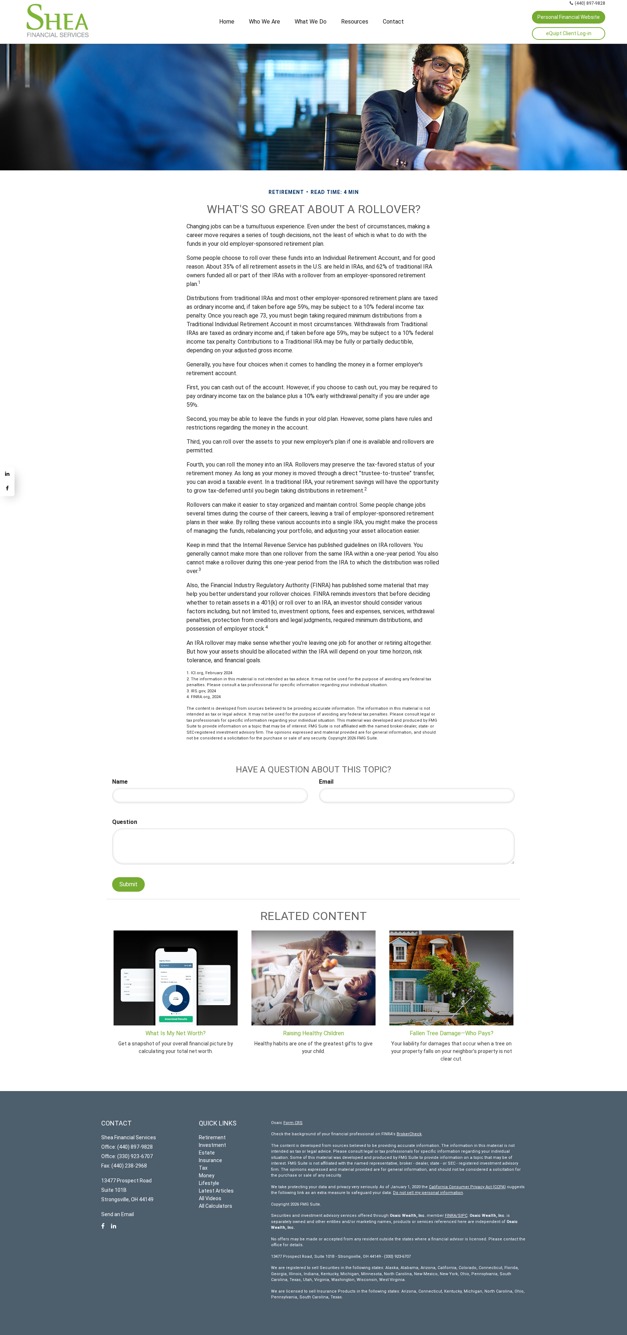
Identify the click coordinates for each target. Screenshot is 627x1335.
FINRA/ (451, 1215)
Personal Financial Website (568, 17)
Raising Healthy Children (313, 1033)
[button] (264, 21)
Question (124, 821)
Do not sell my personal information (428, 1192)
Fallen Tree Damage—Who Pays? (451, 1033)
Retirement (212, 1137)
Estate (207, 1153)
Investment (212, 1145)
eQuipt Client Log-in (568, 33)
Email (326, 781)
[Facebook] (7, 489)
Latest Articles (216, 1191)
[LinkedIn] (7, 474)
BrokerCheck (409, 1134)
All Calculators (215, 1206)
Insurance (210, 1160)
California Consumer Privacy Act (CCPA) (467, 1187)
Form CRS (293, 1122)
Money (206, 1175)
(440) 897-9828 (590, 3)
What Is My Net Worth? (176, 1033)
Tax (203, 1168)
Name (120, 781)
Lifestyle (209, 1183)
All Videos (210, 1198)
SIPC (462, 1215)
